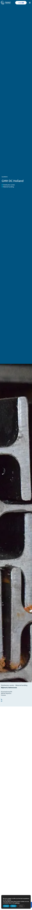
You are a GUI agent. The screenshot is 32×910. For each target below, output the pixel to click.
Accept (6, 906)
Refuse (13, 906)
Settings (21, 906)
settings (17, 903)
